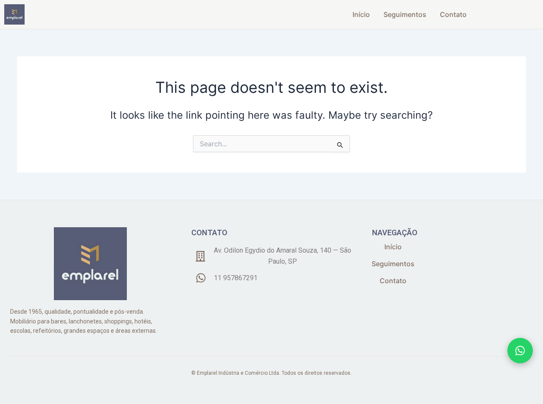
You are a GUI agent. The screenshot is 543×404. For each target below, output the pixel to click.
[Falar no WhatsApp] (520, 350)
